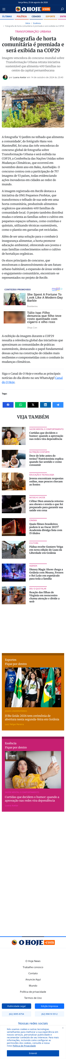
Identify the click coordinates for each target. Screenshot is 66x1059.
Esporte (50, 16)
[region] (33, 1042)
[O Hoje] (33, 9)
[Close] (63, 1028)
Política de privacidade (33, 991)
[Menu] (5, 9)
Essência (37, 23)
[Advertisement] (33, 628)
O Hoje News (33, 961)
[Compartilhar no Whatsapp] (20, 405)
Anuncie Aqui (33, 979)
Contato (33, 973)
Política (22, 16)
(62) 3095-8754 (16, 1013)
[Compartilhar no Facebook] (8, 405)
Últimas (7, 16)
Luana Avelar (19, 77)
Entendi (33, 1053)
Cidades (36, 16)
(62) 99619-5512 (49, 1013)
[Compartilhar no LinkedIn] (45, 405)
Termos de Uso (33, 998)
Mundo (33, 985)
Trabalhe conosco (33, 967)
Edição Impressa (49, 1006)
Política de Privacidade (24, 1045)
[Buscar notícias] (62, 9)
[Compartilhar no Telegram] (58, 405)
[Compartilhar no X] (33, 405)
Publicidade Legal (16, 1006)
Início (27, 23)
